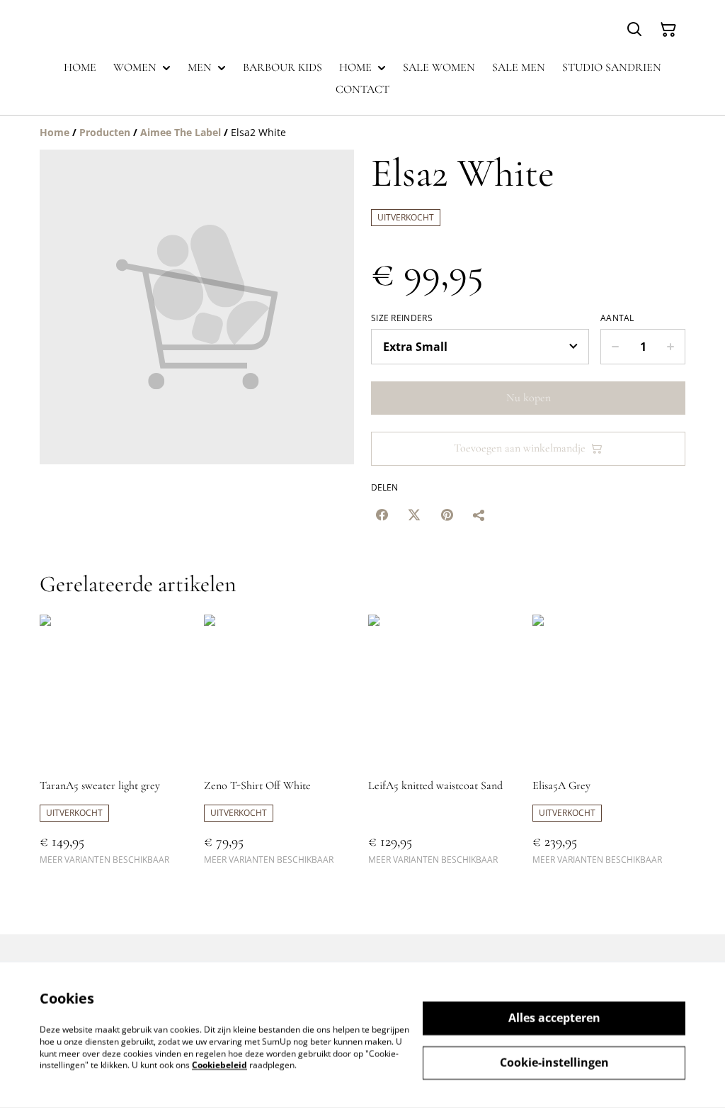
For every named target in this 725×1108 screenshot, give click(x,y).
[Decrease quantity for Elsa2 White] (614, 346)
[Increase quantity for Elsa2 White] (670, 346)
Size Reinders (402, 318)
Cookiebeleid (219, 1065)
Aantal (617, 318)
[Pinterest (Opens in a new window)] (446, 514)
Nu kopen (528, 398)
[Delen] (479, 514)
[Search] (634, 29)
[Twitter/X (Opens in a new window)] (414, 514)
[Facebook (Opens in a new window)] (381, 514)
